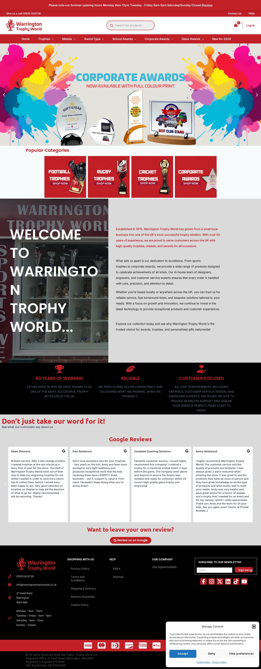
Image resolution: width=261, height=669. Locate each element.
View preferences (241, 654)
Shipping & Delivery (83, 588)
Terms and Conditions (78, 578)
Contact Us (234, 13)
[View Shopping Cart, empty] (235, 25)
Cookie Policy (203, 662)
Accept (183, 654)
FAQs (252, 13)
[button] (254, 626)
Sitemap (118, 576)
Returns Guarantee (83, 596)
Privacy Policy (219, 662)
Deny (211, 654)
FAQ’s (116, 568)
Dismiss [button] (207, 5)
